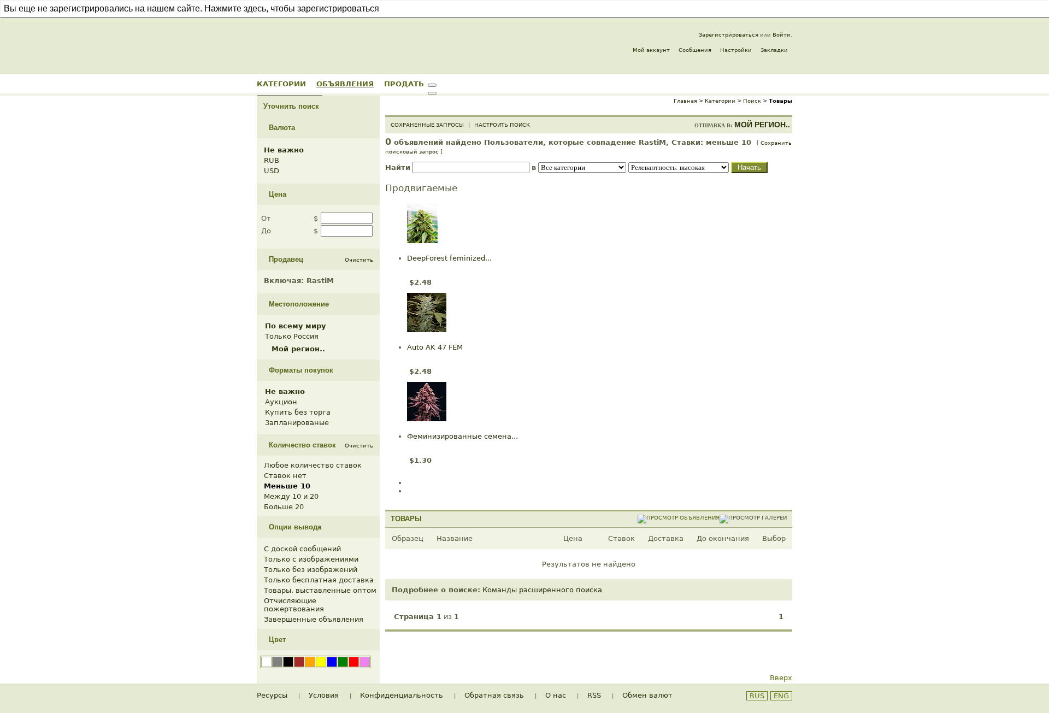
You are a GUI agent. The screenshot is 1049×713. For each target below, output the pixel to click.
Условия (324, 695)
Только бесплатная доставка (319, 580)
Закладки (774, 50)
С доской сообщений (302, 549)
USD (271, 171)
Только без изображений (310, 569)
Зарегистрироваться (728, 35)
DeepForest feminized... (449, 258)
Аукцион (281, 402)
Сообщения (695, 50)
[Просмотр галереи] (753, 518)
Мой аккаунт (651, 50)
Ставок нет (285, 476)
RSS (594, 695)
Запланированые (297, 423)
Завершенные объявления (313, 619)
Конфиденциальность (401, 695)
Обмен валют (647, 695)
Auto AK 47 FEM (435, 347)
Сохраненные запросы (427, 125)
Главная (685, 101)
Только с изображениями (311, 559)
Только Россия (292, 336)
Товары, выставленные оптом (320, 590)
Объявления (345, 83)
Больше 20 (284, 507)
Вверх (781, 678)
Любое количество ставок (313, 465)
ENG (781, 696)
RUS (757, 696)
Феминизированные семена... (462, 436)
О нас (555, 695)
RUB (271, 160)
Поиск (752, 101)
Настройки (736, 50)
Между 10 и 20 (291, 496)
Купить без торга (298, 412)
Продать (404, 83)
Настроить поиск (502, 125)
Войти (782, 35)
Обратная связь (494, 695)
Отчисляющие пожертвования (294, 605)
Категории (281, 83)
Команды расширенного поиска (542, 590)
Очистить (359, 260)
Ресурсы (272, 695)
